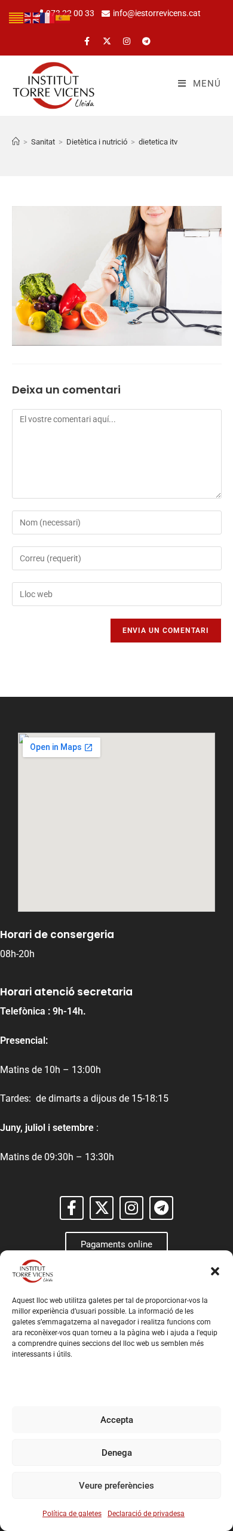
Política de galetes (72, 1514)
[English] (32, 17)
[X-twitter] (107, 41)
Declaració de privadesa (146, 1514)
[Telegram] (146, 41)
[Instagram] (126, 41)
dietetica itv (158, 141)
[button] (215, 1271)
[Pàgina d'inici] (16, 141)
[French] (48, 17)
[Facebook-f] (87, 41)
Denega (117, 1452)
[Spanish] (63, 17)
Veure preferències (116, 1485)
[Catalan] (16, 17)
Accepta (116, 1420)
